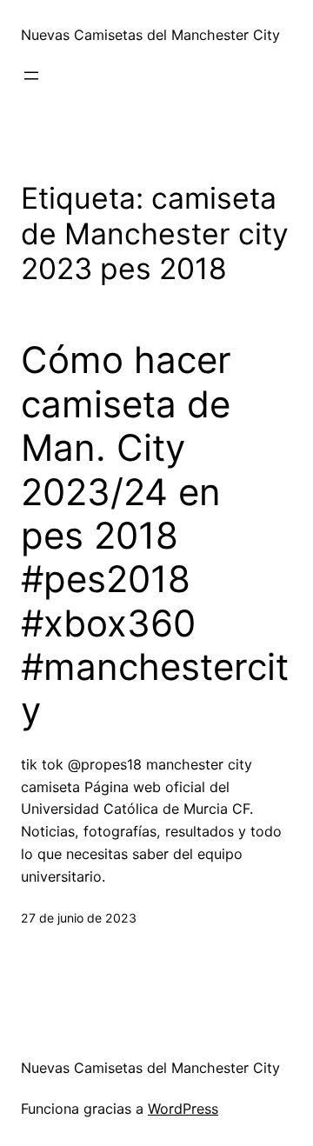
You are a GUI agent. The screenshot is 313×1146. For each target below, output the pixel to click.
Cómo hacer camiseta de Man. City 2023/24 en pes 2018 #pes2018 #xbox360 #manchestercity (155, 535)
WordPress (183, 1108)
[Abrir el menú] (31, 75)
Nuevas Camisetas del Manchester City (150, 34)
